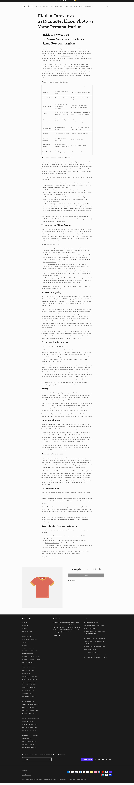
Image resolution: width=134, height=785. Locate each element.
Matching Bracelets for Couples (94, 625)
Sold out (86, 575)
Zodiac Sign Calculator (29, 716)
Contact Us (25, 642)
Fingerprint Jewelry (90, 636)
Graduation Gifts (27, 693)
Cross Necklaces (89, 628)
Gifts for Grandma (28, 662)
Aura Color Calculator (29, 741)
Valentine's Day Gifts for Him (31, 659)
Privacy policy (54, 779)
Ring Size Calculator (28, 699)
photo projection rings (65, 280)
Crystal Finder (27, 738)
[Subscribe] (49, 759)
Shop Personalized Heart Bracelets (95, 646)
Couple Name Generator (29, 747)
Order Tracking (27, 631)
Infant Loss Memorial (29, 687)
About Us (25, 625)
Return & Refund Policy (29, 639)
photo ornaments (51, 282)
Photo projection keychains (53, 545)
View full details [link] (73, 580)
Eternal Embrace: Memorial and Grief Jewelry (95, 642)
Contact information (81, 779)
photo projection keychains (81, 280)
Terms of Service (27, 634)
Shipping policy (71, 779)
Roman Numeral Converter (30, 704)
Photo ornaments (50, 547)
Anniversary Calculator (29, 727)
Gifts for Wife (26, 665)
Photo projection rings (52, 543)
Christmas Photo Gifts (29, 696)
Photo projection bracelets (53, 540)
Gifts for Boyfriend (28, 670)
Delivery (25, 628)
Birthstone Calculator (29, 707)
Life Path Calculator (28, 713)
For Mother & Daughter (91, 652)
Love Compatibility (28, 721)
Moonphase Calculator (29, 750)
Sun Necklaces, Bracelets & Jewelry (95, 657)
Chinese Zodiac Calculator (30, 719)
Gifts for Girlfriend (28, 668)
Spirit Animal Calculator (30, 736)
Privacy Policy (26, 637)
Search (24, 622)
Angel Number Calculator (30, 710)
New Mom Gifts (26, 673)
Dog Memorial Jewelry (29, 682)
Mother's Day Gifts (28, 690)
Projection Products (28, 648)
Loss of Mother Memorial (30, 679)
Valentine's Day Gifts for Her (31, 656)
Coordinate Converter (29, 730)
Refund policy (47, 779)
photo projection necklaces (75, 259)
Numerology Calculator (29, 724)
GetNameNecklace (47, 51)
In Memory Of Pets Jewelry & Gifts (94, 639)
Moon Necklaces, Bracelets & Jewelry (96, 655)
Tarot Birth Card (27, 733)
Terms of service (63, 779)
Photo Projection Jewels (91, 622)
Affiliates (25, 645)
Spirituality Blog (27, 653)
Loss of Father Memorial (30, 676)
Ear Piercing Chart (28, 702)
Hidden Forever (65, 56)
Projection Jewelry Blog (30, 651)
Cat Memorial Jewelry (29, 685)
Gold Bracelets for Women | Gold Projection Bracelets (94, 632)
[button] (105, 6)
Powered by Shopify (37, 779)
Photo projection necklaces (53, 536)
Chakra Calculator (28, 744)
